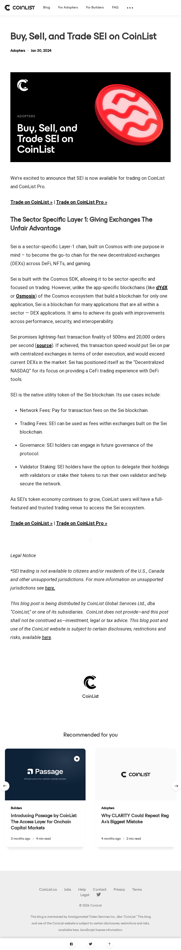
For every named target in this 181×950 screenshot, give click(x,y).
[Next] (176, 786)
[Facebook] (71, 944)
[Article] (45, 774)
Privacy (119, 889)
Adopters (17, 50)
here (76, 930)
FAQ (115, 7)
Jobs (67, 889)
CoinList (90, 697)
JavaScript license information (101, 930)
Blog (46, 7)
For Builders (95, 7)
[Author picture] (90, 682)
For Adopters (68, 7)
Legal (84, 895)
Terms (137, 889)
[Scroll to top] (109, 944)
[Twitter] (90, 944)
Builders (16, 808)
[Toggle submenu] (130, 8)
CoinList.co (48, 889)
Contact (100, 889)
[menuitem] (20, 8)
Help (82, 889)
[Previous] (4, 786)
